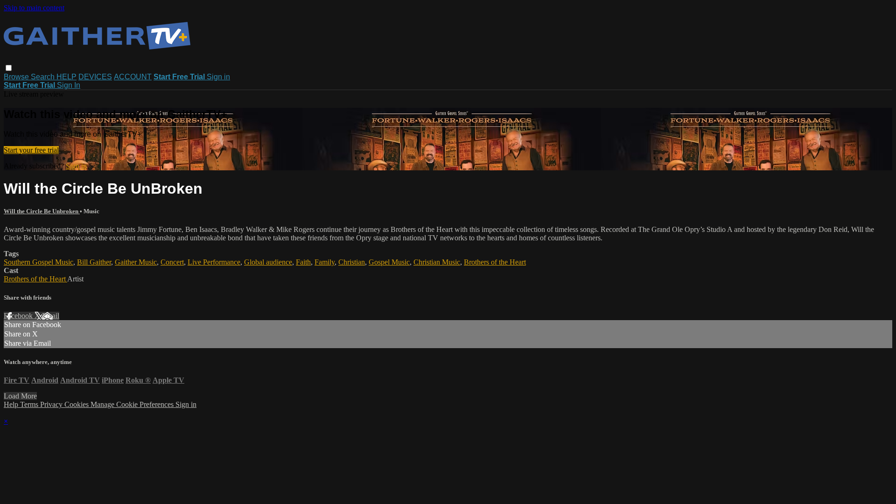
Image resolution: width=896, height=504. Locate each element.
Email (50, 316)
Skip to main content (34, 8)
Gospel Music (389, 262)
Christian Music (436, 262)
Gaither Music (136, 262)
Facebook (19, 316)
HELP (66, 77)
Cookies (77, 404)
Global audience (268, 262)
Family (325, 262)
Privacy (52, 404)
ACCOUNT (133, 77)
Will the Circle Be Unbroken (42, 211)
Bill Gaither (94, 262)
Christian (351, 262)
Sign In (68, 85)
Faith (303, 262)
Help (12, 404)
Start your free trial (31, 150)
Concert (172, 262)
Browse (17, 77)
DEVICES (95, 77)
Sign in (218, 77)
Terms (30, 404)
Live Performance (214, 262)
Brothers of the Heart (495, 262)
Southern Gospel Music (38, 262)
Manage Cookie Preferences (133, 404)
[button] (9, 68)
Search (43, 77)
